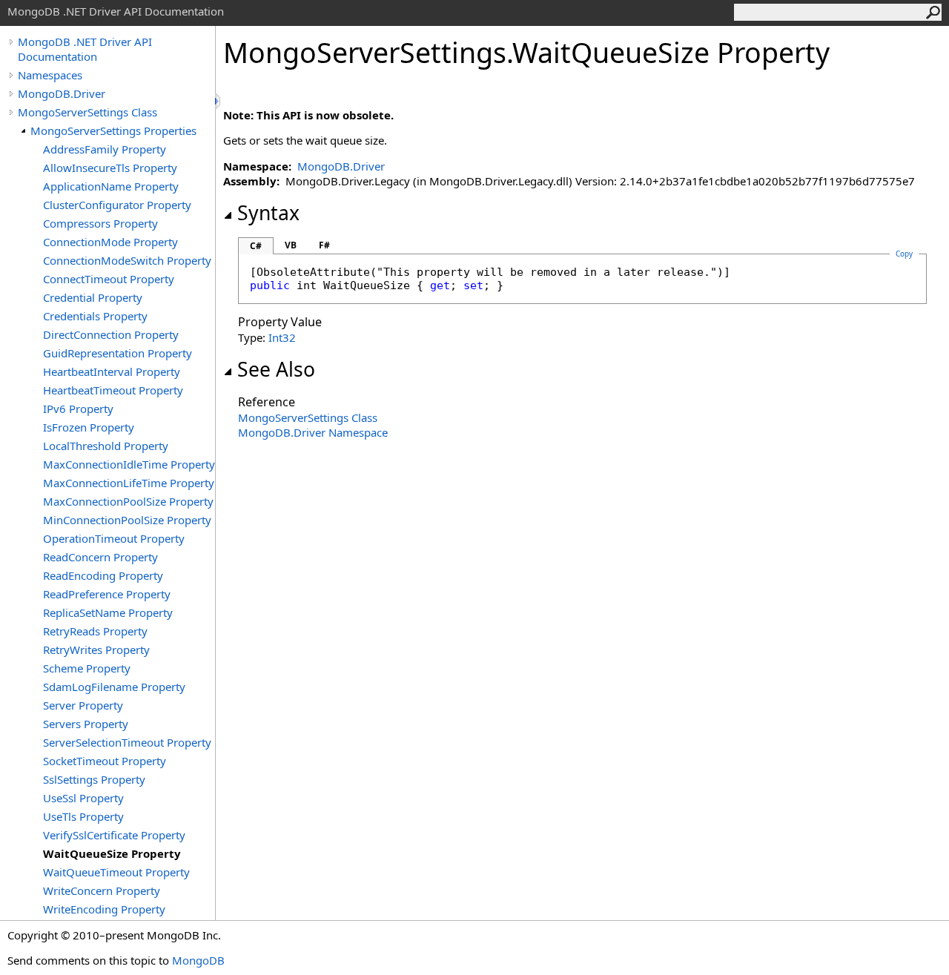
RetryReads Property (95, 631)
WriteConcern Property (101, 890)
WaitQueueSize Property (112, 853)
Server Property (83, 705)
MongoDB (198, 960)
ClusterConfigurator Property (117, 204)
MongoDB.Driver (61, 93)
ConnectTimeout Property (108, 278)
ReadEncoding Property (103, 575)
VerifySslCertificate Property (114, 834)
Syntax (268, 212)
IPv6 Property (78, 408)
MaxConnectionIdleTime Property (129, 464)
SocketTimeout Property (104, 760)
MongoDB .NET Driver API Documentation (85, 49)
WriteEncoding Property (104, 909)
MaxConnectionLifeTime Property (128, 482)
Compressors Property (100, 223)
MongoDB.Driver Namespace (313, 432)
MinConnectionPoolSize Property (127, 519)
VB (291, 245)
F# (324, 245)
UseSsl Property (83, 797)
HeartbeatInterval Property (111, 371)
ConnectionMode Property (110, 241)
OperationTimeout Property (114, 538)
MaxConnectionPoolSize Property (128, 501)
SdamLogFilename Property (114, 686)
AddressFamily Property (104, 149)
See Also (276, 369)
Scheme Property (86, 668)
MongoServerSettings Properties (113, 130)
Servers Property (85, 723)
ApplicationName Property (111, 186)
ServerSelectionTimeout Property (127, 742)
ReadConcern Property (100, 556)
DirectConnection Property (111, 334)
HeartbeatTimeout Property (113, 390)
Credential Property (92, 297)
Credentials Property (95, 315)
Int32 (282, 337)
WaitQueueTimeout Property (116, 872)
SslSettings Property (94, 779)
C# (256, 245)
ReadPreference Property (107, 593)
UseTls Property (83, 816)
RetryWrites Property (96, 649)
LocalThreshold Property (105, 445)
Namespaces (50, 74)
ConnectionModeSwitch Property (127, 260)
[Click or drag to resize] (218, 101)
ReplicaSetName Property (108, 612)
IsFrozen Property (88, 427)
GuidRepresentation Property (117, 353)
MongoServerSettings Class (87, 112)
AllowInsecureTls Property (110, 167)
